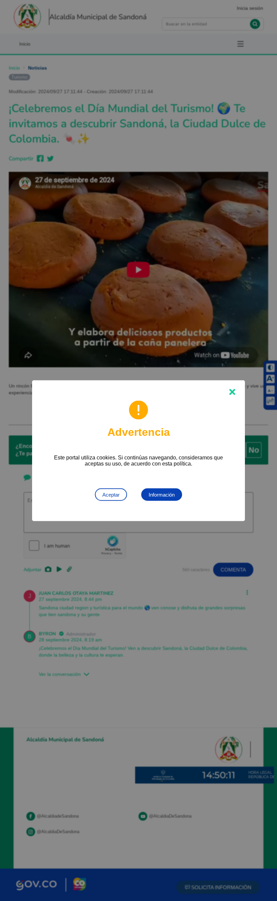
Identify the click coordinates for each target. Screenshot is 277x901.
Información (162, 494)
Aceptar (111, 494)
